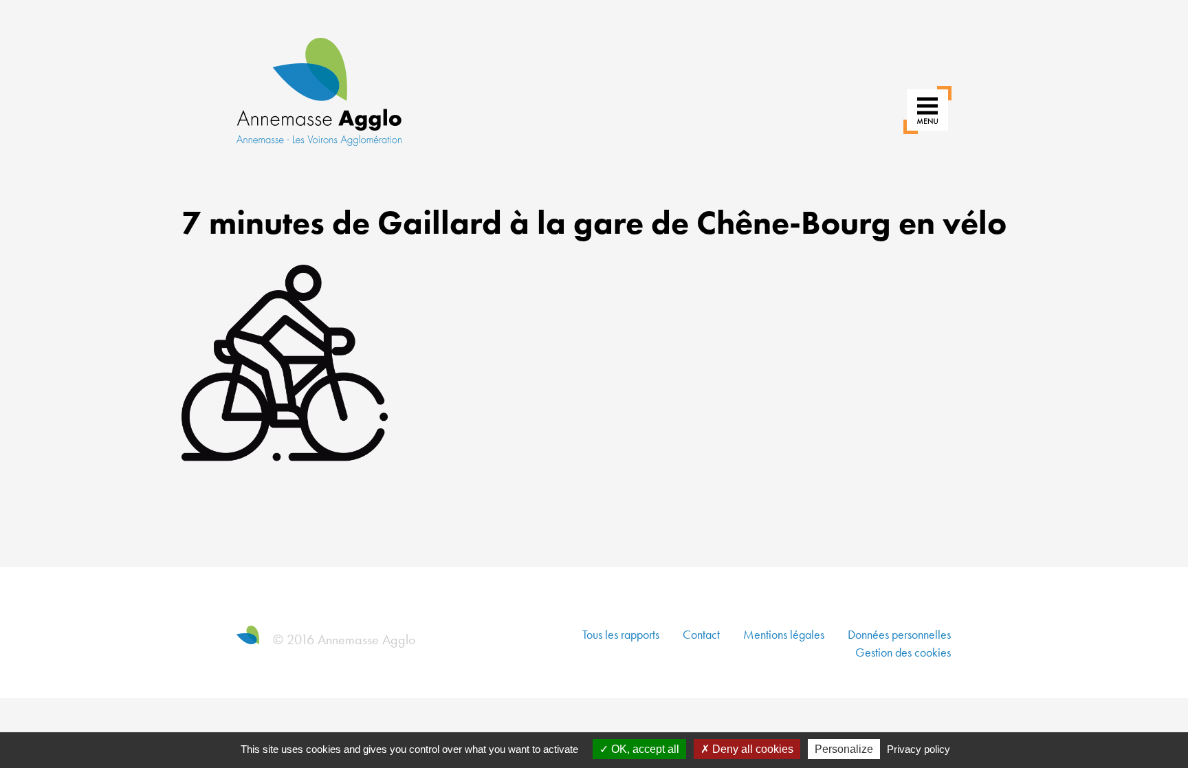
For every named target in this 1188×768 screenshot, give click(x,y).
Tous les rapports (620, 634)
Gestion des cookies (903, 652)
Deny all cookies (751, 749)
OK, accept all (643, 749)
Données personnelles (899, 634)
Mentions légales (783, 634)
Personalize (844, 749)
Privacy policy (918, 749)
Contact (701, 634)
